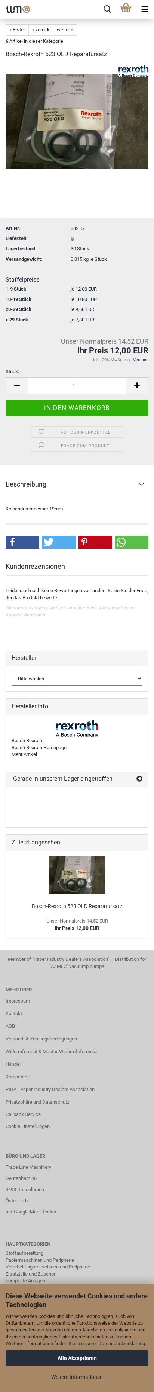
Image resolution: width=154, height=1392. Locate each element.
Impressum (18, 1001)
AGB (10, 1026)
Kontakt (14, 1013)
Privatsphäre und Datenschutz (37, 1102)
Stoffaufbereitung (24, 1253)
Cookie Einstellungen (28, 1126)
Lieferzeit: (17, 238)
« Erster (17, 29)
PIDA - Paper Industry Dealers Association (50, 1089)
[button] (22, 542)
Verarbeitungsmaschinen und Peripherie (48, 1267)
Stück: (12, 371)
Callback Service (23, 1114)
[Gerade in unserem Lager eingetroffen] (139, 779)
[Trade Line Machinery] (15, 9)
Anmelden (34, 615)
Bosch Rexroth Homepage (39, 747)
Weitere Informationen (77, 1377)
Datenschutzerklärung (121, 1343)
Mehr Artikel (24, 754)
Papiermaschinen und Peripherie (40, 1260)
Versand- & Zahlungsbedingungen (41, 1039)
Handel (13, 1064)
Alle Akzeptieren (77, 1358)
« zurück (41, 29)
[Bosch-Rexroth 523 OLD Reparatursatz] (77, 121)
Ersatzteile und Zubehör (30, 1274)
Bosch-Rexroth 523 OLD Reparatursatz (77, 906)
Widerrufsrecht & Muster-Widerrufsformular (52, 1051)
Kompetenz (18, 1077)
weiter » (65, 29)
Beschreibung (26, 484)
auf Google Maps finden (31, 1212)
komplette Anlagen (25, 1280)
